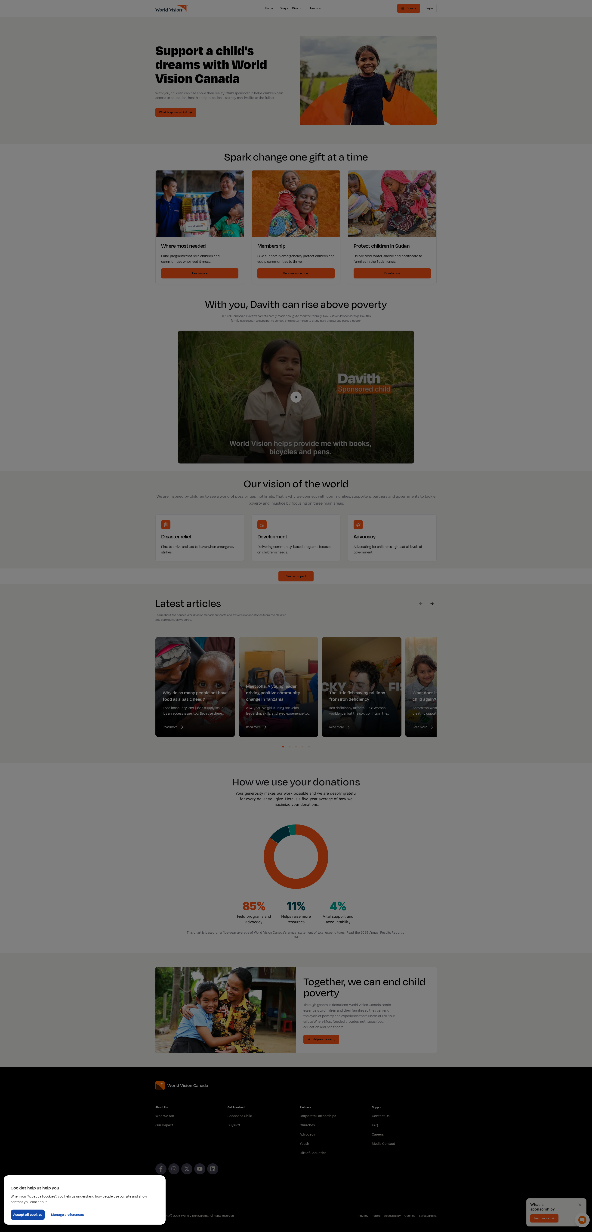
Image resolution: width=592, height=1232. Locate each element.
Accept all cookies (27, 1214)
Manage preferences (67, 1214)
